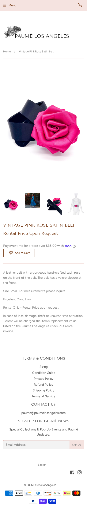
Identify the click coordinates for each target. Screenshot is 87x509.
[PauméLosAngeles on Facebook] (72, 473)
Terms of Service (43, 396)
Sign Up (76, 444)
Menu (12, 5)
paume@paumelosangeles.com (43, 413)
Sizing (43, 367)
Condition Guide (43, 373)
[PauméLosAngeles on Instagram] (79, 473)
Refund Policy (43, 385)
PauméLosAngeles (44, 485)
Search (42, 464)
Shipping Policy (43, 390)
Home (7, 51)
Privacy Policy (43, 379)
